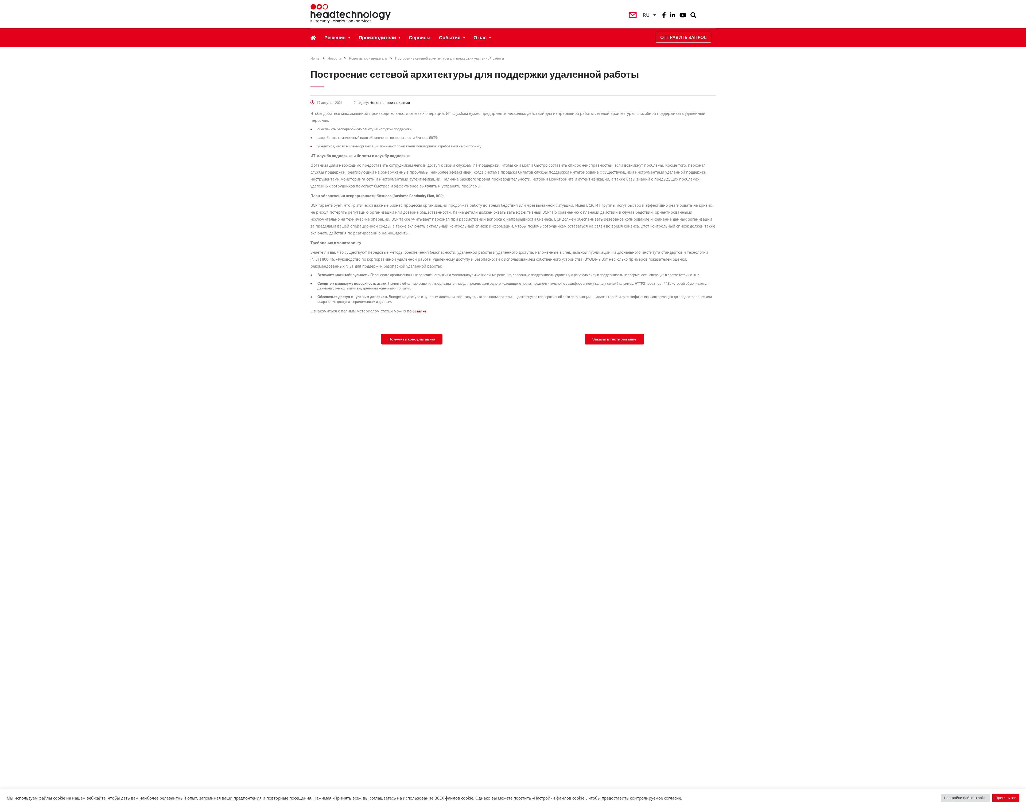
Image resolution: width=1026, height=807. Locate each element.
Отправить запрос (683, 37)
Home (315, 58)
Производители (377, 37)
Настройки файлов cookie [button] (965, 797)
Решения (335, 37)
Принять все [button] (1006, 797)
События (450, 37)
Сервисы (419, 37)
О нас (480, 37)
